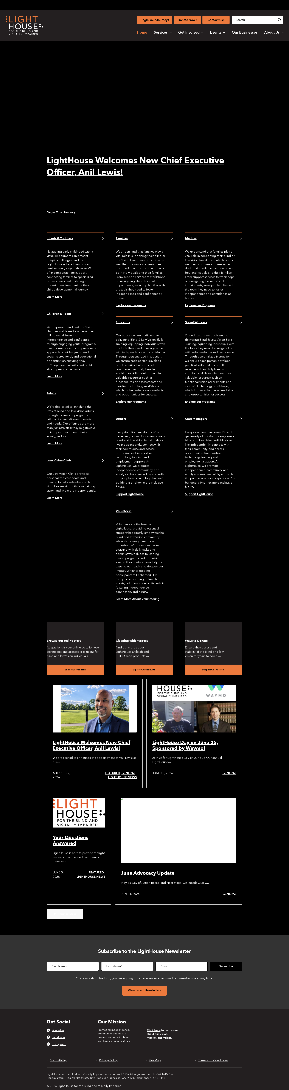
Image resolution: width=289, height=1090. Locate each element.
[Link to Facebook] (214, 4)
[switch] (268, 5)
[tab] (239, 5)
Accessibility (58, 1060)
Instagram (59, 1044)
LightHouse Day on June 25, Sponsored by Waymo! (185, 745)
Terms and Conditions (213, 1060)
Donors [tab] (121, 419)
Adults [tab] (51, 393)
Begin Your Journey (155, 20)
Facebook (58, 1037)
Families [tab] (122, 238)
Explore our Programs (131, 305)
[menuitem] (142, 32)
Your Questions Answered (70, 840)
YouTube (58, 1030)
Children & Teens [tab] (59, 314)
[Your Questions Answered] (79, 812)
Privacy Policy (108, 1060)
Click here (153, 1030)
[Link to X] (225, 4)
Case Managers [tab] (196, 419)
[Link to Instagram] (219, 4)
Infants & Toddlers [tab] (60, 238)
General (128, 773)
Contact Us (216, 20)
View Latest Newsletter (144, 990)
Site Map (155, 1060)
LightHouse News (122, 777)
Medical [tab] (191, 238)
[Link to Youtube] (209, 4)
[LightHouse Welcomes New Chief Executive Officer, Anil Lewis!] (95, 708)
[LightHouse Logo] (24, 25)
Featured (112, 773)
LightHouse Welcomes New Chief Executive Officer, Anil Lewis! (91, 745)
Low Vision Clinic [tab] (59, 460)
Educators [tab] (123, 322)
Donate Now (187, 20)
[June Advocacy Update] (178, 830)
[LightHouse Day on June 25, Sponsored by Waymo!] (194, 708)
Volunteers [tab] (123, 511)
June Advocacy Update (147, 873)
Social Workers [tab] (196, 322)
